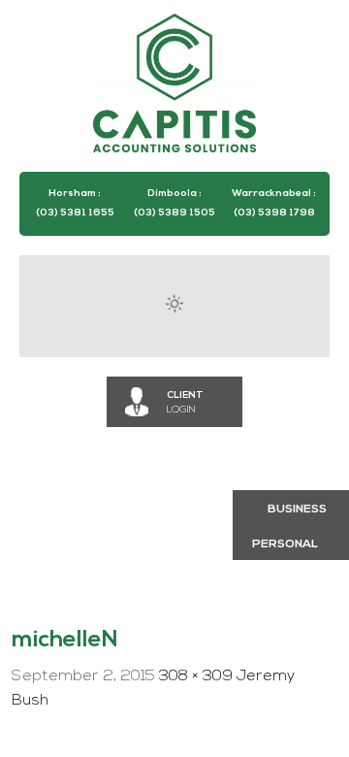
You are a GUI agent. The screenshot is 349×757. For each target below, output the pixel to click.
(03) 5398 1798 (274, 213)
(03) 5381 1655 (75, 213)
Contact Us (81, 582)
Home (62, 473)
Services (174, 473)
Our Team (192, 528)
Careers (71, 528)
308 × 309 (196, 676)
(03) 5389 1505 (174, 213)
